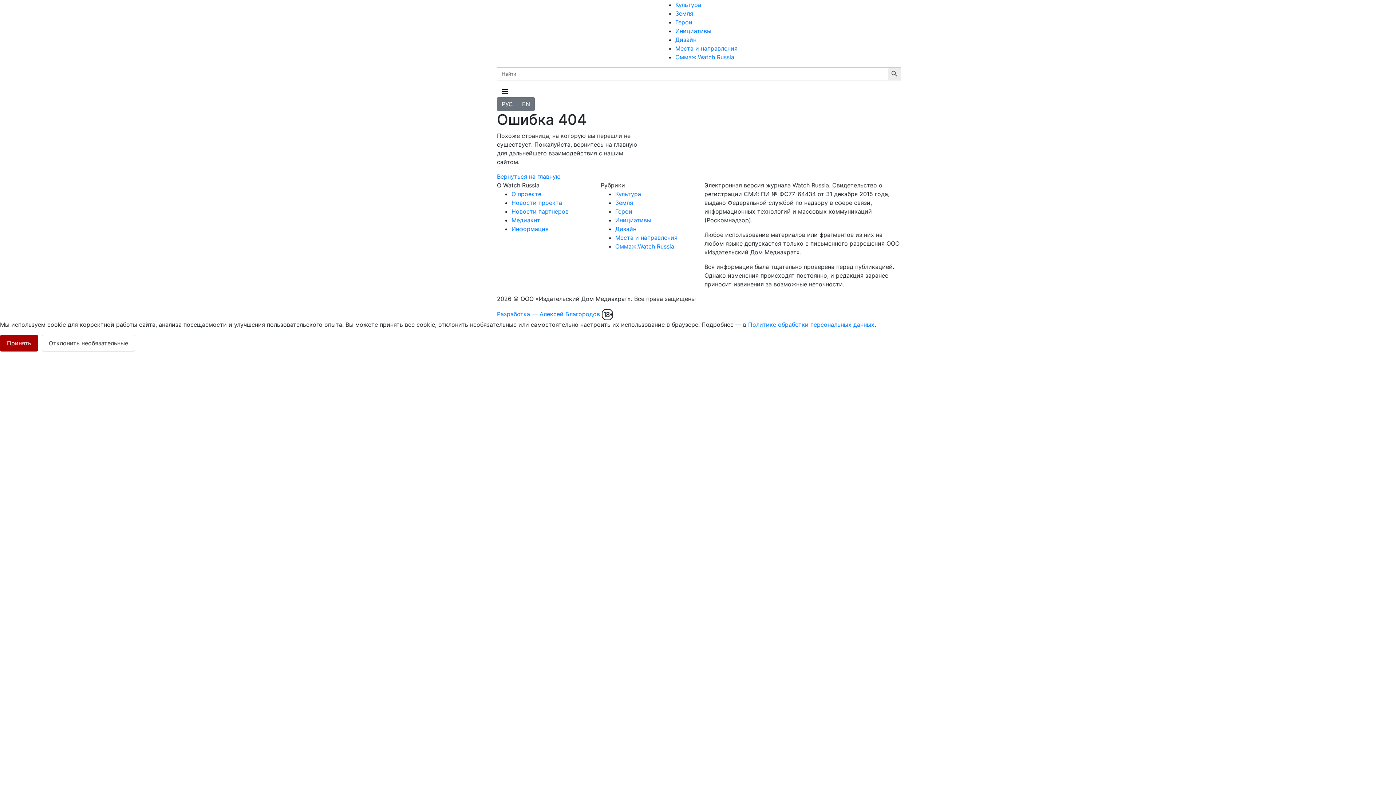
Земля (684, 13)
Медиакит (526, 220)
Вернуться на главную (529, 176)
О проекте (526, 194)
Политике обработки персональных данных (811, 324)
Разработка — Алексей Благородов (548, 314)
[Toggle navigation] (505, 91)
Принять (19, 343)
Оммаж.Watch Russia (704, 57)
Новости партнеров (540, 211)
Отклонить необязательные (88, 343)
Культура (688, 4)
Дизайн (685, 39)
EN (526, 104)
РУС (507, 104)
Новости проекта (537, 202)
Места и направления (706, 48)
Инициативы (693, 31)
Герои (683, 22)
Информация (530, 229)
